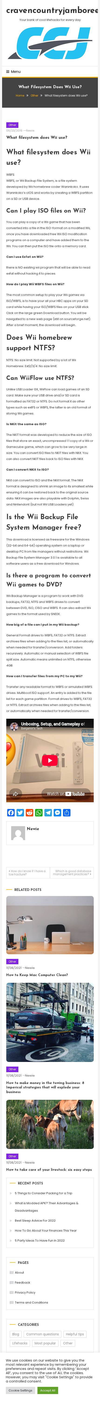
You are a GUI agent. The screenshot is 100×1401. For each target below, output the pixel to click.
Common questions (42, 1334)
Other (12, 125)
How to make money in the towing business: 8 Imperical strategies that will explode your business (45, 1087)
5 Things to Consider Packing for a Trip (43, 1193)
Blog (15, 1334)
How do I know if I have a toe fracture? (27, 872)
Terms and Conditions (31, 1302)
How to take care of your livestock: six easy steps (49, 1170)
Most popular (45, 1343)
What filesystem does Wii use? (36, 138)
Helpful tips (75, 1334)
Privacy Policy (25, 1292)
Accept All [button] (47, 1390)
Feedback (22, 1282)
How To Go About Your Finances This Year (46, 1230)
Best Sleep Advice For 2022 (35, 1220)
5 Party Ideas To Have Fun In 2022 (40, 1240)
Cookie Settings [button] (20, 1390)
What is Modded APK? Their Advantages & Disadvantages (46, 1207)
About (19, 1272)
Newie (30, 131)
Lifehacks (19, 1343)
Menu (16, 71)
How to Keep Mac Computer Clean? (37, 975)
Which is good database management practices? (72, 872)
